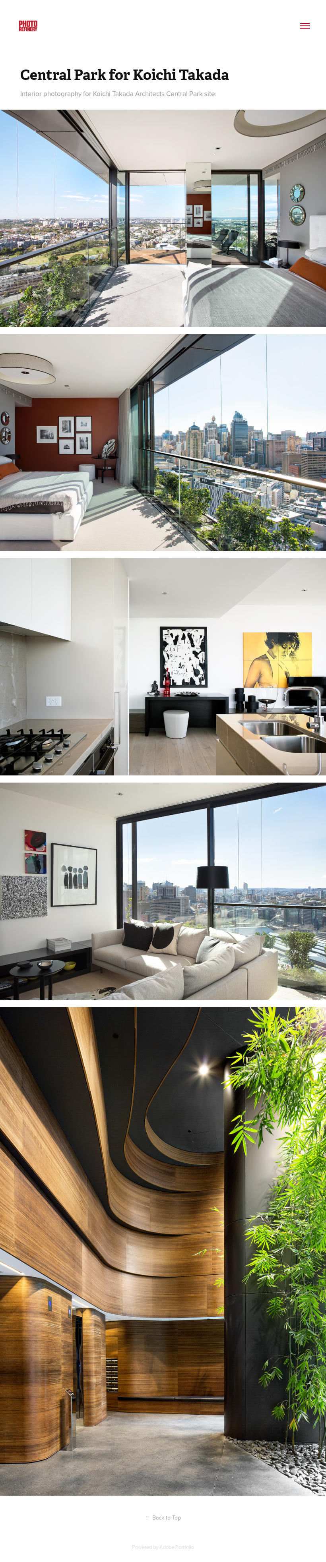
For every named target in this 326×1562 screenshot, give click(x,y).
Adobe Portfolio (176, 1546)
